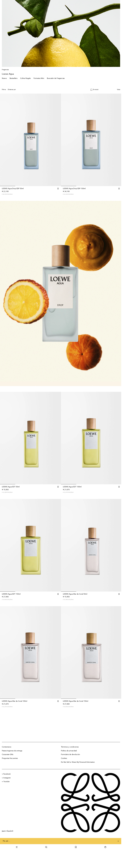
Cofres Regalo (25, 78)
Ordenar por (12, 89)
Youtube (6, 781)
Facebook (7, 774)
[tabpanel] (61, 293)
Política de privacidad (69, 751)
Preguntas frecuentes (10, 758)
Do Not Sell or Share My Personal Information (78, 762)
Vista (118, 89)
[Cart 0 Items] (105, 847)
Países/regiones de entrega (12, 751)
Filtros (4, 89)
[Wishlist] (76, 847)
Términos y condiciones (70, 747)
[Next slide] (117, 293)
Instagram (7, 778)
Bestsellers (13, 78)
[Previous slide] (4, 293)
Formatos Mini (39, 78)
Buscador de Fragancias (56, 78)
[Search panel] (46, 847)
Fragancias (5, 69)
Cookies (64, 758)
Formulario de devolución (70, 754)
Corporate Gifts (7, 754)
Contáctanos (6, 747)
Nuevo (4, 78)
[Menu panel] (16, 847)
